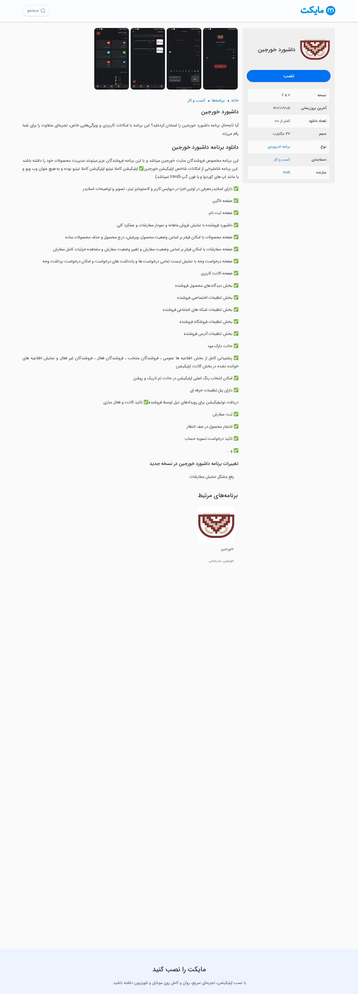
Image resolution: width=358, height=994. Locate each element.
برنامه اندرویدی (279, 147)
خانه (235, 100)
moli (286, 172)
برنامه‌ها (218, 100)
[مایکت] (318, 15)
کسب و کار (282, 160)
